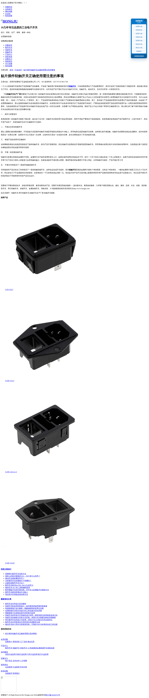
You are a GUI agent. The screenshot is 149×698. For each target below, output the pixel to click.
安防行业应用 (10, 654)
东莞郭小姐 (139, 40)
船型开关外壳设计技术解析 (15, 604)
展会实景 (30, 642)
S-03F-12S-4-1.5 (11, 472)
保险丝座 (50, 648)
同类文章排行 (6, 569)
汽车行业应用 (32, 654)
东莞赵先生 (139, 30)
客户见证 (8, 661)
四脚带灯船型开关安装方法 (15, 574)
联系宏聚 (8, 16)
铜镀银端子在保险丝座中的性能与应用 (20, 613)
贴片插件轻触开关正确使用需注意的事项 (39, 70)
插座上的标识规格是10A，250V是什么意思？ (22, 576)
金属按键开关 (42, 648)
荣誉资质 (8, 57)
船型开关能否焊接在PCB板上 (16, 592)
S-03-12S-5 (9, 289)
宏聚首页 (8, 45)
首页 (11, 70)
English (7, 14)
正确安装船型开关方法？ (14, 583)
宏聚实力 (8, 59)
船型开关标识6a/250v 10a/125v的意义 (19, 585)
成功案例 (4, 652)
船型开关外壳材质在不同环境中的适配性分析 (22, 622)
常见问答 (23, 667)
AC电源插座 (32, 648)
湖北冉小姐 (139, 44)
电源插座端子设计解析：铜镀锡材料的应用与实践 (24, 608)
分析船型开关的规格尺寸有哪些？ (18, 581)
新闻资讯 (8, 61)
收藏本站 (8, 7)
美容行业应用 (21, 654)
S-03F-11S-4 (9, 381)
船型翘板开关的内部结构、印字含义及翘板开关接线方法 (27, 590)
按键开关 (8, 50)
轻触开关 (8, 52)
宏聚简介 (8, 642)
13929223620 (139, 56)
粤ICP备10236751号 (52, 695)
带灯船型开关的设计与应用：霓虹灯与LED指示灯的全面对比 (28, 620)
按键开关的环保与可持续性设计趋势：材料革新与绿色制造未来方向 (31, 615)
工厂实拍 (23, 642)
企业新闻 (8, 667)
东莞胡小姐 (139, 37)
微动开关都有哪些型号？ (14, 578)
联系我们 (16, 673)
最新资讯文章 (6, 599)
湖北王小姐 (139, 47)
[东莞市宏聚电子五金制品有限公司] (9, 21)
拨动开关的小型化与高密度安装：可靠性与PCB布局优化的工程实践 (31, 624)
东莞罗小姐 (139, 33)
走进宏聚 (4, 639)
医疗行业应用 (43, 654)
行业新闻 (16, 667)
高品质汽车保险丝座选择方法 (16, 594)
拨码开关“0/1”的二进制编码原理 (17, 587)
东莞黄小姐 (139, 26)
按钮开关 (23, 648)
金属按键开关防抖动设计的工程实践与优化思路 (23, 611)
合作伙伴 (16, 661)
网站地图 (8, 11)
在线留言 (8, 9)
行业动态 (18, 70)
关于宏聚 (8, 63)
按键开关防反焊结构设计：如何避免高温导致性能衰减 (26, 606)
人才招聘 (23, 661)
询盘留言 (139, 51)
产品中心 (8, 54)
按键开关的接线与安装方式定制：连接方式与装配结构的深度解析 (30, 617)
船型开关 (8, 47)
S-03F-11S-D (10, 563)
